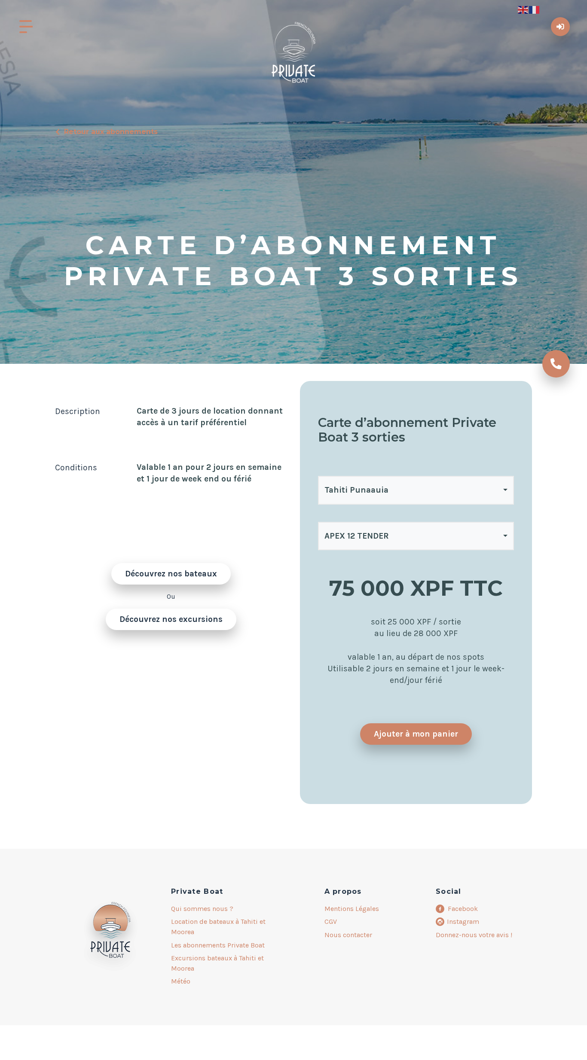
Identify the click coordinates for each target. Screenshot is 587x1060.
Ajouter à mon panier (416, 734)
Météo (180, 981)
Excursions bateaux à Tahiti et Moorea (217, 963)
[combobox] (416, 490)
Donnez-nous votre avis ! (474, 935)
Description (77, 411)
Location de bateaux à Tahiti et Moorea (218, 926)
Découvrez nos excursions (171, 619)
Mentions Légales (351, 909)
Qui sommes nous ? (202, 909)
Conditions (76, 467)
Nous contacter (348, 935)
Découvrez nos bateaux (171, 574)
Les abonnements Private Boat (218, 945)
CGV (330, 921)
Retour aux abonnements (111, 132)
